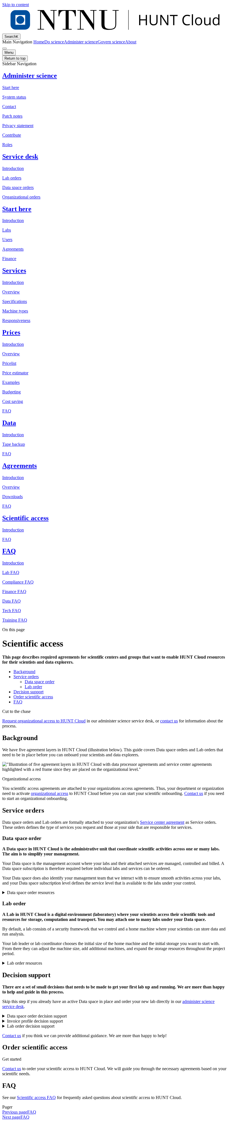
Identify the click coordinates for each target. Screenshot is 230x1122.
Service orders (26, 676)
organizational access (49, 793)
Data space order (39, 681)
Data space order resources (30, 892)
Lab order (33, 686)
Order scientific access (33, 696)
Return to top (15, 58)
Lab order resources (24, 963)
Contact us (193, 793)
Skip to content (15, 4)
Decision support (28, 691)
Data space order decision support (37, 1016)
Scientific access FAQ (36, 1097)
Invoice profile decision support (35, 1021)
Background (24, 671)
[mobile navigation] (4, 48)
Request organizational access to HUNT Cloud (44, 721)
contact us (169, 721)
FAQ (17, 701)
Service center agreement (162, 822)
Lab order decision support (30, 1026)
